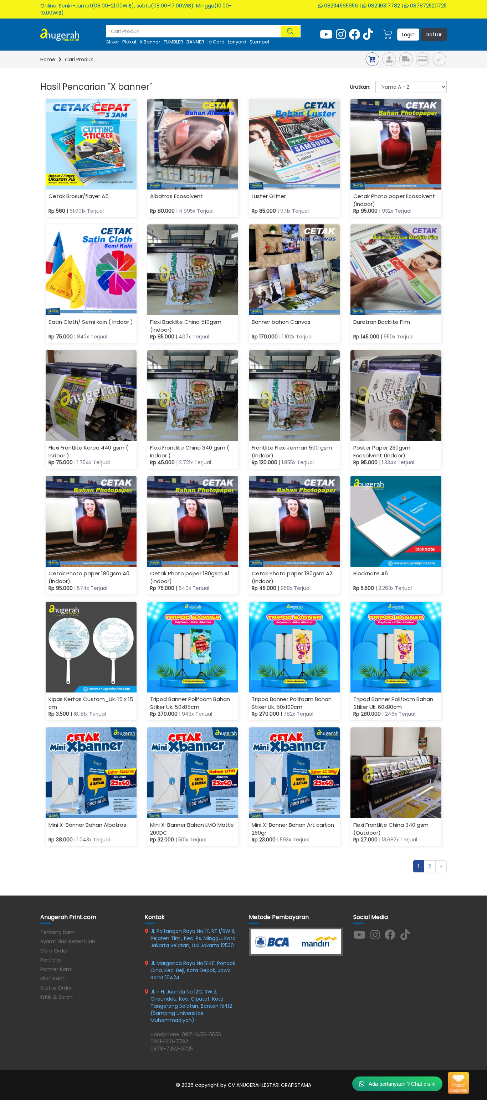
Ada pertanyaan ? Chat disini (401, 1084)
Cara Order (54, 950)
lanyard (237, 41)
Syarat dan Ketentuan (67, 941)
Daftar (434, 34)
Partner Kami (56, 969)
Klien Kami (53, 978)
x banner (150, 41)
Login (408, 34)
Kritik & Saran (56, 997)
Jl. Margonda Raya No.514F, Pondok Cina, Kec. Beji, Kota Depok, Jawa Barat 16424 (192, 970)
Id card (216, 41)
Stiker (112, 41)
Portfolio (50, 960)
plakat (129, 41)
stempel (259, 41)
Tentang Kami (58, 932)
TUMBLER (173, 41)
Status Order (56, 987)
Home (47, 59)
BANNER (195, 41)
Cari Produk (79, 59)
